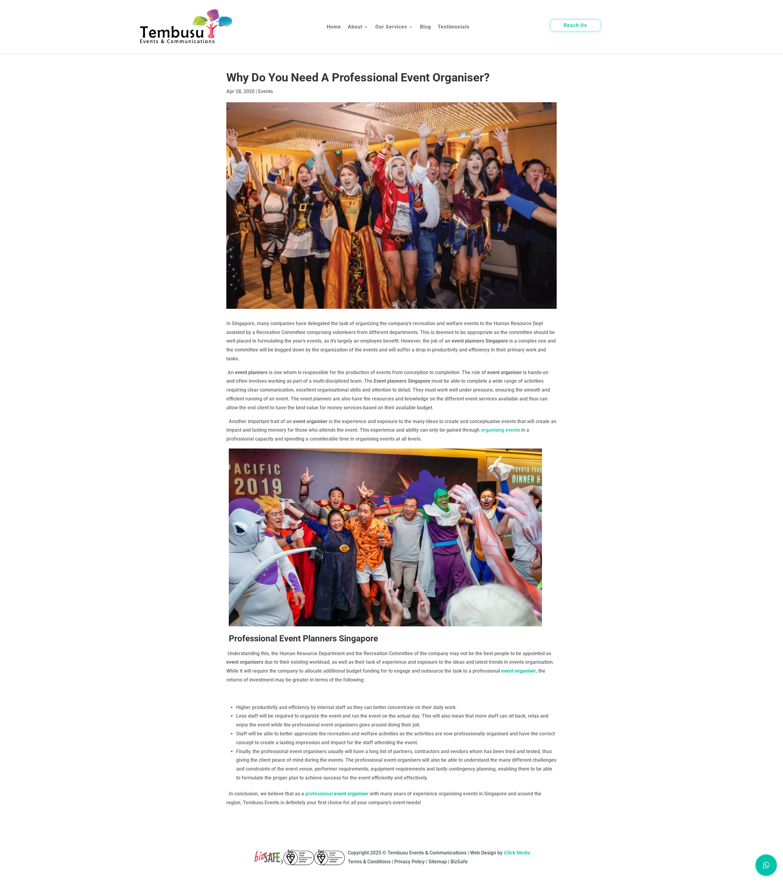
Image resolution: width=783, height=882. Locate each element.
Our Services (391, 27)
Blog (425, 27)
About (355, 27)
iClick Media (517, 853)
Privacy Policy (409, 862)
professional (337, 794)
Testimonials (453, 27)
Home (334, 27)
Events (265, 91)
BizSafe (459, 862)
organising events (500, 430)
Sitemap (438, 862)
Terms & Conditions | (371, 862)
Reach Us (575, 25)
